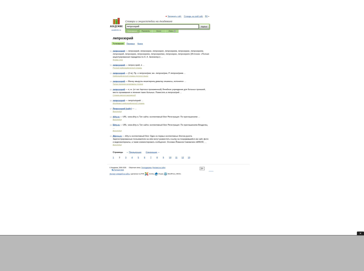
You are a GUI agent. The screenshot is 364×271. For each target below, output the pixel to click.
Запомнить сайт (174, 16)
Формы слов (118, 60)
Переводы (145, 31)
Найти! (204, 27)
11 (176, 157)
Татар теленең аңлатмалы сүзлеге (128, 84)
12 (183, 157)
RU (206, 16)
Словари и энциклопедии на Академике (148, 21)
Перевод (131, 43)
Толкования (132, 31)
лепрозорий (119, 51)
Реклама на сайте (158, 167)
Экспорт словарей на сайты (119, 174)
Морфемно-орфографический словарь (128, 103)
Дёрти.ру (117, 136)
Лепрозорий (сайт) (122, 108)
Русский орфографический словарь (127, 68)
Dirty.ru (116, 125)
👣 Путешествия (118, 170)
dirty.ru (116, 117)
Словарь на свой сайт (193, 16)
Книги (158, 31)
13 (189, 157)
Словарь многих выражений (124, 95)
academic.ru (116, 30)
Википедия (117, 112)
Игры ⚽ (172, 31)
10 (170, 157)
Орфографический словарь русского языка (130, 76)
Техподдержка (146, 167)
